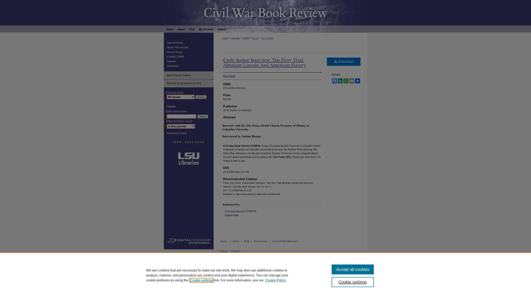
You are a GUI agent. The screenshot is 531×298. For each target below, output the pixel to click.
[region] (265, 275)
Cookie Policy (275, 280)
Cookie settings (201, 280)
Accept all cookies (352, 269)
